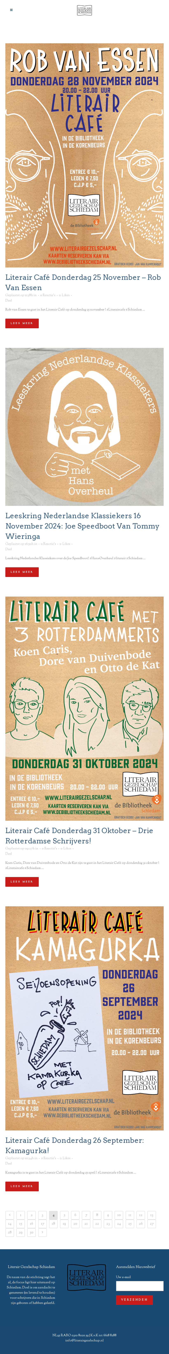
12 (140, 1215)
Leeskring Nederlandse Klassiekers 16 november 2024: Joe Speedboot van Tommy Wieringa (82, 526)
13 (151, 1215)
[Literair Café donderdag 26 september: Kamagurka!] (84, 1018)
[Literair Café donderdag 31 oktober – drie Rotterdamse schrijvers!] (84, 709)
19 (64, 1224)
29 (20, 1232)
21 (86, 1224)
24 (119, 1224)
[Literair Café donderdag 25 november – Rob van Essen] (84, 155)
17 (42, 1224)
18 (53, 1224)
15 (20, 1224)
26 (141, 1224)
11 (129, 1215)
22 (97, 1224)
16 (31, 1224)
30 (31, 1232)
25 (129, 1224)
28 (10, 1232)
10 (119, 1215)
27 (152, 1224)
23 (108, 1224)
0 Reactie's (47, 295)
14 (9, 1224)
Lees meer (22, 323)
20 (75, 1224)
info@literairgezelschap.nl (84, 1340)
